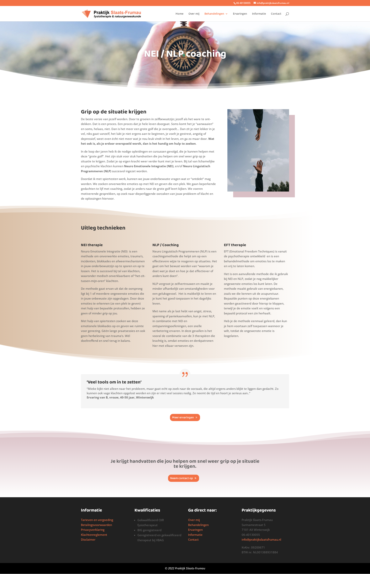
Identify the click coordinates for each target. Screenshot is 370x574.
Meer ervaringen (183, 417)
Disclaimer (88, 539)
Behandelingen (214, 13)
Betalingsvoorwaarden (96, 525)
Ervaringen (240, 13)
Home (179, 13)
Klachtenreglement (94, 535)
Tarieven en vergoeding (97, 520)
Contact (276, 13)
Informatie (259, 13)
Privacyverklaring (92, 530)
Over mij (193, 13)
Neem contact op (181, 478)
